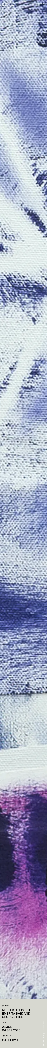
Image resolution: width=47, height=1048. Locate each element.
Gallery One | (44, 1039)
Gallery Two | (44, 1025)
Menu (42, 3)
